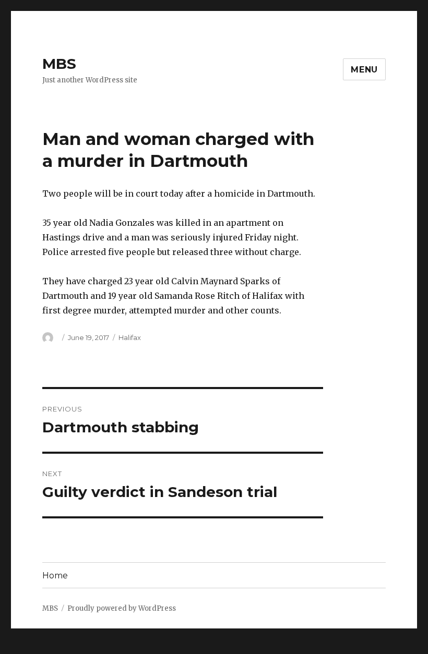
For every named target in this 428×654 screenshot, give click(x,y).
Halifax (129, 337)
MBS (59, 63)
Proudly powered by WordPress (121, 608)
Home (55, 575)
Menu (364, 70)
